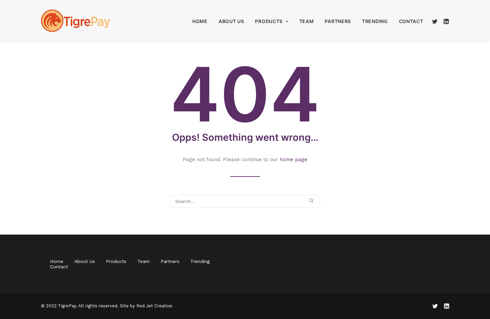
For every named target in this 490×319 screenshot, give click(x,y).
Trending (375, 21)
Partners (338, 21)
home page (293, 159)
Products (269, 21)
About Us (231, 21)
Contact (411, 21)
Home (200, 21)
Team (306, 21)
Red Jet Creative (154, 305)
